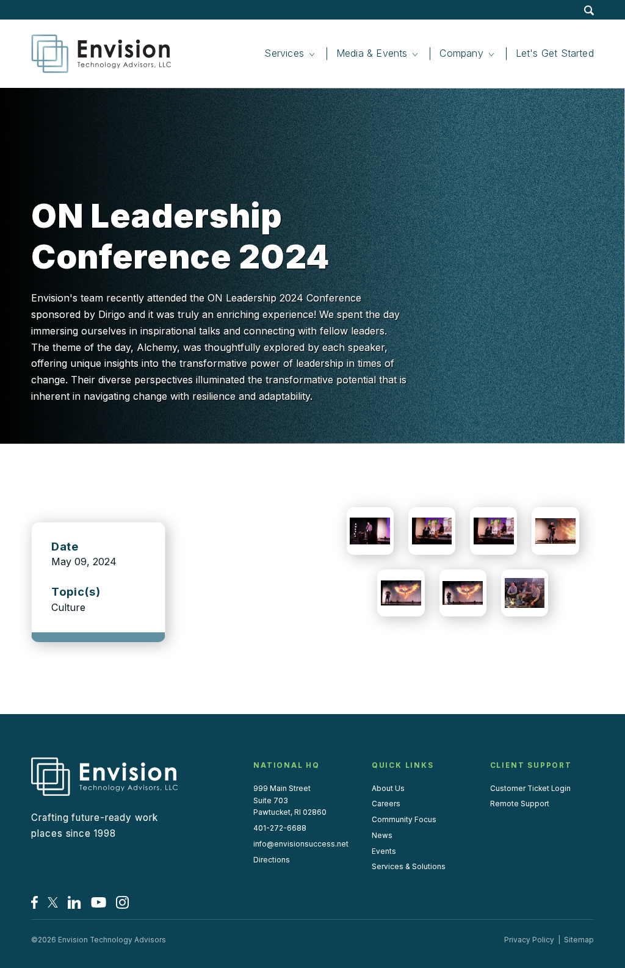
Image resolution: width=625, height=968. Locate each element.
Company (461, 53)
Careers (386, 804)
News (382, 835)
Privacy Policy (529, 940)
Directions (271, 860)
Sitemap (579, 940)
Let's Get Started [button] (555, 53)
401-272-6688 (279, 828)
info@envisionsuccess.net (301, 844)
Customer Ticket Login (530, 788)
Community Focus (404, 819)
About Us (388, 788)
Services (283, 53)
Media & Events (372, 53)
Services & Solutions (409, 866)
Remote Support (519, 804)
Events (384, 851)
